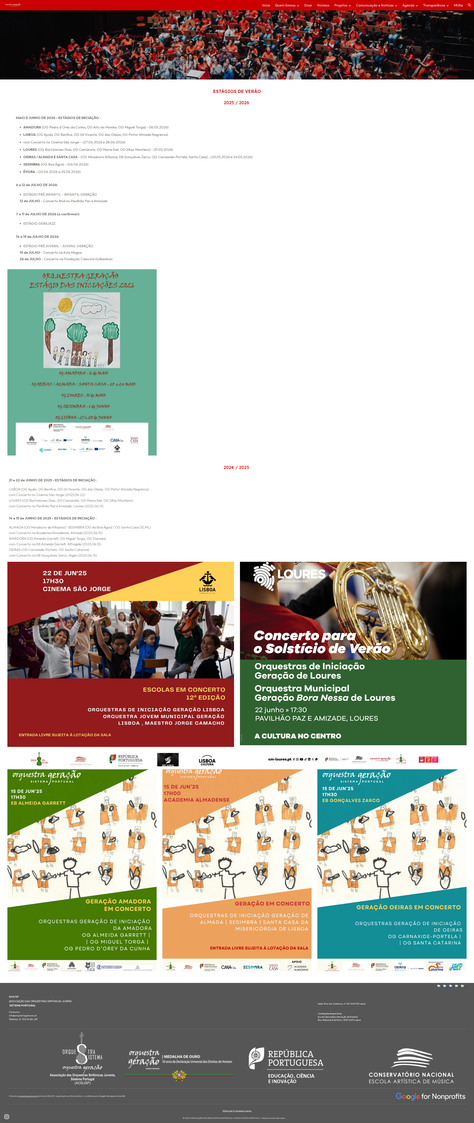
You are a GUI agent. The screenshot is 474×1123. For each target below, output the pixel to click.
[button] (469, 5)
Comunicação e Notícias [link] (375, 5)
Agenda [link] (408, 5)
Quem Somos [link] (285, 5)
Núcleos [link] (323, 5)
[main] (237, 91)
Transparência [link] (434, 5)
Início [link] (266, 5)
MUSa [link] (458, 5)
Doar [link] (308, 5)
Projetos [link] (340, 5)
